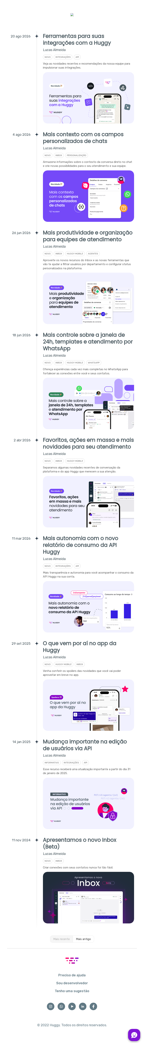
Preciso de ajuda (72, 975)
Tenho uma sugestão (72, 991)
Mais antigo (83, 939)
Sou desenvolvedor (72, 983)
